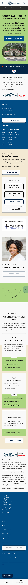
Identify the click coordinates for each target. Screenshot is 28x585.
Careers (20, 562)
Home (4, 522)
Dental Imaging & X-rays (12, 367)
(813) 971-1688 (11, 115)
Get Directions (14, 120)
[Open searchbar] (24, 3)
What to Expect (11, 172)
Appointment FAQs (14, 194)
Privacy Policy (5, 562)
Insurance (5, 542)
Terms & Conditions (13, 562)
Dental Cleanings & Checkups (13, 360)
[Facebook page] (3, 517)
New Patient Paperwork (14, 186)
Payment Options (14, 202)
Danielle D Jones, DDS (13, 267)
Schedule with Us (14, 38)
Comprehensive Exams (11, 364)
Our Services (5, 526)
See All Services (14, 440)
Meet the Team (14, 274)
